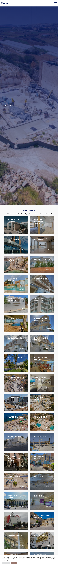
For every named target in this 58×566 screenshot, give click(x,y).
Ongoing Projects (29, 213)
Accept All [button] (13, 562)
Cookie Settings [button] (6, 562)
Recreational (40, 213)
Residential (49, 213)
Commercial (11, 213)
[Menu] (55, 3)
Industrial (19, 213)
